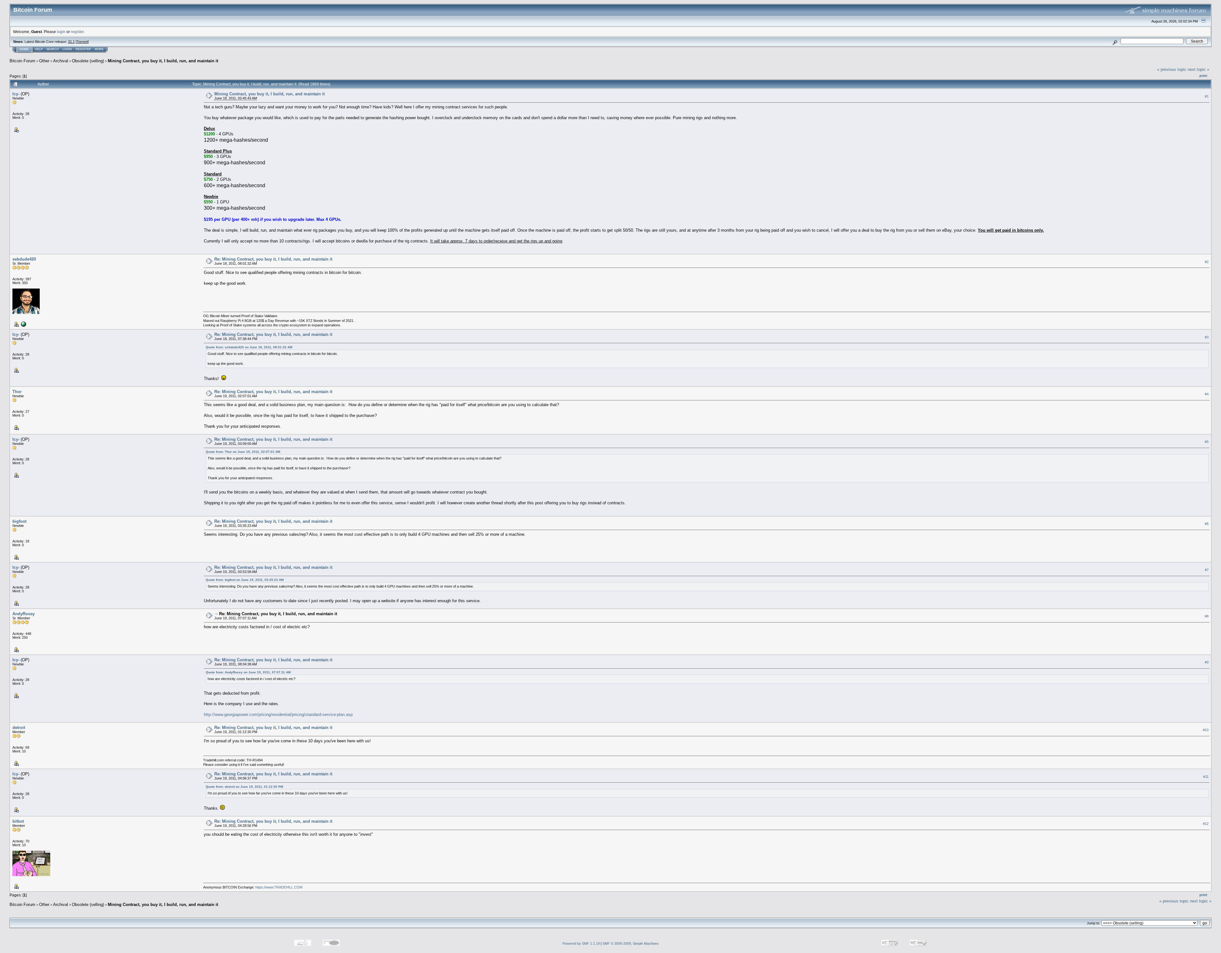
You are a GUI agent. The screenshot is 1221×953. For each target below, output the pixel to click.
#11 (1206, 777)
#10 (1206, 730)
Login (67, 49)
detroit (18, 727)
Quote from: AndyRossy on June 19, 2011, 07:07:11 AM (248, 672)
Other (44, 60)
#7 (1207, 570)
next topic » (1198, 69)
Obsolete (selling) (88, 60)
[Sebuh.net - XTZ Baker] (23, 324)
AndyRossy (23, 613)
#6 (1207, 524)
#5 (1207, 442)
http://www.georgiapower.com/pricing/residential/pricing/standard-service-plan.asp (278, 714)
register (77, 32)
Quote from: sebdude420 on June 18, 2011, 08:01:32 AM (249, 347)
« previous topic (1171, 69)
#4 (1207, 394)
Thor (17, 391)
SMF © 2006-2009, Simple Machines (631, 943)
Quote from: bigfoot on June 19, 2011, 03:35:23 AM (245, 580)
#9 (1207, 662)
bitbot (18, 821)
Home (24, 49)
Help (39, 49)
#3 (1207, 337)
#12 (1206, 824)
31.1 (71, 42)
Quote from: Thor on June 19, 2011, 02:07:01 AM (243, 451)
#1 (1207, 96)
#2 (1207, 262)
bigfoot (19, 521)
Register (83, 49)
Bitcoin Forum (22, 60)
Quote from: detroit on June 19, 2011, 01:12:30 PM (244, 786)
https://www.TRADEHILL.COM (278, 887)
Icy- (15, 94)
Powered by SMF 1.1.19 (581, 943)
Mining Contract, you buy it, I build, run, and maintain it (163, 60)
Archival (60, 60)
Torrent (82, 42)
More (99, 49)
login (61, 32)
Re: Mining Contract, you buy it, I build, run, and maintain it (273, 259)
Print (1203, 76)
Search (52, 49)
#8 (1207, 616)
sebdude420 (24, 259)
